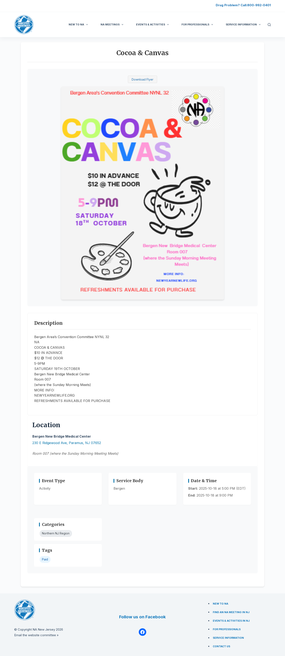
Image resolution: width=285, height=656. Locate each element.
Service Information (228, 637)
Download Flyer (142, 79)
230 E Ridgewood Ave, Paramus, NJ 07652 (66, 443)
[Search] (269, 24)
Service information (241, 24)
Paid (45, 559)
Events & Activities (150, 24)
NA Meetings (110, 24)
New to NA (76, 24)
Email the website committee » (36, 635)
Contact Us (221, 646)
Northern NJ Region (55, 533)
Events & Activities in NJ (231, 620)
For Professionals (195, 24)
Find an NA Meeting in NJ (231, 612)
